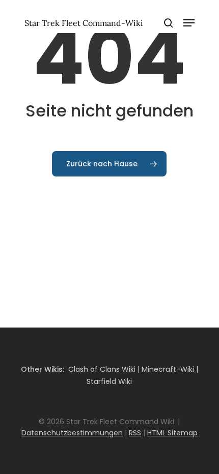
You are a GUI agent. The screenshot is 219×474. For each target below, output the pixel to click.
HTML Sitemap (172, 433)
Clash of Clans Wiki (101, 369)
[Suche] (168, 23)
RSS (135, 433)
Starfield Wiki (109, 381)
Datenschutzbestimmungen (72, 433)
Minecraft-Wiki (168, 369)
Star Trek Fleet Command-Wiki (83, 23)
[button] (189, 23)
